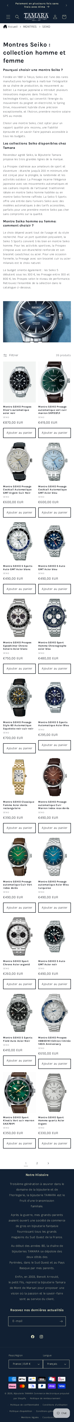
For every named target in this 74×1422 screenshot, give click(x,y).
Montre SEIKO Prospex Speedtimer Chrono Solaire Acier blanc (17, 645)
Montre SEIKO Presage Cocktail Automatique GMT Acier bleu (52, 489)
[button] (8, 16)
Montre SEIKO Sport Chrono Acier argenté (16, 963)
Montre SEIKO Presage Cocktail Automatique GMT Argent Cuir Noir (17, 489)
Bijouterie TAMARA (23, 1393)
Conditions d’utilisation (55, 1405)
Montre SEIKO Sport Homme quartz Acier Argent (51, 1120)
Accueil (12, 27)
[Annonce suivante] (66, 5)
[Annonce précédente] (7, 5)
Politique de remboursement (45, 1398)
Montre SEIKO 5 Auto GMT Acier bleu (51, 568)
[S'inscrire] (61, 1321)
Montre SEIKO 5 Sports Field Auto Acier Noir (17, 1039)
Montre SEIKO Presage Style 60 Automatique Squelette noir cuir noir (18, 725)
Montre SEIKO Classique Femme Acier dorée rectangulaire (18, 805)
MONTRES (30, 27)
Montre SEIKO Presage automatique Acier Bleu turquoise (53, 884)
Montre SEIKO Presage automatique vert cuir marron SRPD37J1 (52, 410)
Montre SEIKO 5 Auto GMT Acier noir (51, 963)
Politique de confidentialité (24, 1405)
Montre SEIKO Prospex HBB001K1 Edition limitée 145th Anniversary (54, 1040)
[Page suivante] (48, 1163)
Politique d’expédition (20, 1411)
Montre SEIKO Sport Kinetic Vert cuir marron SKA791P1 (18, 1120)
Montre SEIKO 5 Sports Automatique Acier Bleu (53, 724)
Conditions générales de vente (52, 1411)
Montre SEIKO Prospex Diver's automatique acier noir (17, 410)
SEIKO (46, 27)
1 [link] (26, 1163)
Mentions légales (30, 1417)
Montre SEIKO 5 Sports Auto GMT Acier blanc (17, 568)
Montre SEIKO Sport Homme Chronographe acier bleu (52, 645)
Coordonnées (50, 1417)
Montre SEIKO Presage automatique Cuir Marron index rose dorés (53, 805)
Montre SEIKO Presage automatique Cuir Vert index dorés (17, 884)
